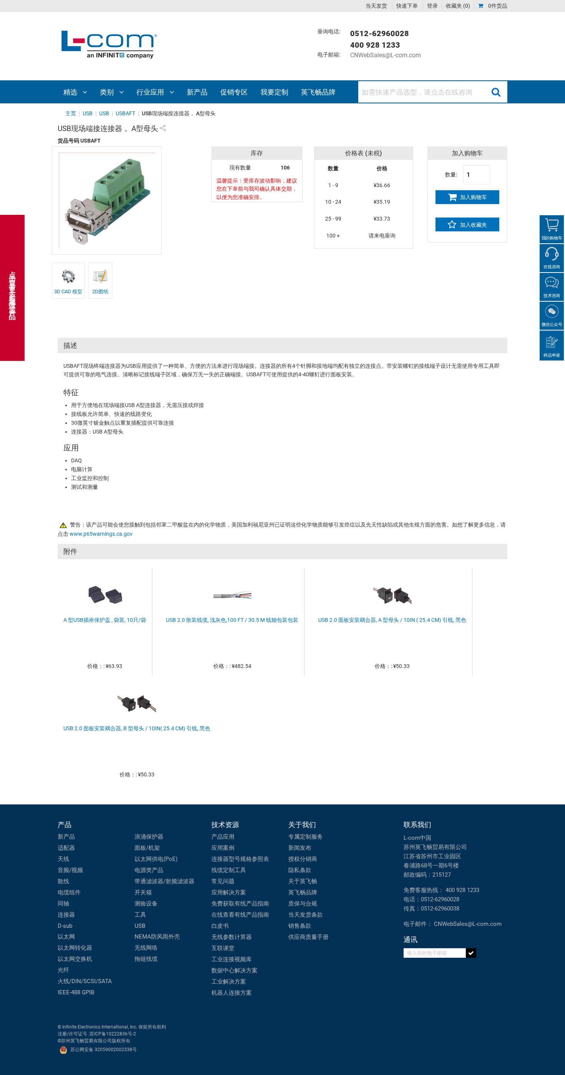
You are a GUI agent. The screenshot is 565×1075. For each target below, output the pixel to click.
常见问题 (222, 881)
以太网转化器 (75, 947)
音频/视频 (70, 870)
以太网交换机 (75, 958)
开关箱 (143, 892)
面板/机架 (147, 847)
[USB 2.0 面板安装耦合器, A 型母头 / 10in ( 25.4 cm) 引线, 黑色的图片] (392, 595)
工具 (140, 914)
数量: (451, 174)
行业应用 (151, 92)
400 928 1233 (462, 890)
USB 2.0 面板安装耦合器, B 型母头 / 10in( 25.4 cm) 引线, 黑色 (136, 728)
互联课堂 (222, 948)
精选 (71, 92)
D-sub (65, 925)
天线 (63, 859)
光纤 (63, 970)
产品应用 (222, 836)
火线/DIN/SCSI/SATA (85, 981)
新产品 (66, 836)
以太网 (66, 936)
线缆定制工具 (228, 870)
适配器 (66, 847)
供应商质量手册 (308, 937)
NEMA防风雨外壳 (157, 936)
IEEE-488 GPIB (76, 992)
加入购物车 (473, 197)
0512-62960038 (440, 908)
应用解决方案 (228, 892)
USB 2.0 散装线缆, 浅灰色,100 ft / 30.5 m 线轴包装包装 (232, 620)
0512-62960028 (440, 899)
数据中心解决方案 (234, 970)
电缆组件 (69, 892)
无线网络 (146, 947)
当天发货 (376, 6)
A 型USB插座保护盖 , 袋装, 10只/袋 (104, 620)
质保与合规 (302, 903)
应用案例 (222, 847)
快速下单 (407, 6)
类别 (107, 92)
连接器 (66, 914)
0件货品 (497, 6)
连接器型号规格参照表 (240, 859)
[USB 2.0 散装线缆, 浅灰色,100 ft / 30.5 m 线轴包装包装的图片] (232, 595)
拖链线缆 (146, 958)
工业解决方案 (228, 981)
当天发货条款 (305, 914)
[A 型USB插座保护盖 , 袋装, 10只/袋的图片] (104, 595)
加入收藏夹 (473, 225)
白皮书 (220, 925)
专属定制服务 (305, 836)
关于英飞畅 (302, 881)
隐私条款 (299, 870)
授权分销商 (302, 859)
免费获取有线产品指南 (240, 903)
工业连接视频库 (231, 959)
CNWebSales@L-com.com (385, 55)
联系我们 (417, 825)
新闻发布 (299, 847)
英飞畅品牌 (302, 892)
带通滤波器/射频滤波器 (164, 881)
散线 (63, 881)
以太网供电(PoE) (156, 859)
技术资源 (225, 825)
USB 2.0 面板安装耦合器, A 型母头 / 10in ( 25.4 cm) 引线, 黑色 (392, 620)
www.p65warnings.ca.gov (101, 534)
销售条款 (299, 925)
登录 (432, 6)
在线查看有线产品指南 (240, 914)
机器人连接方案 (231, 992)
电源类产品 (149, 870)
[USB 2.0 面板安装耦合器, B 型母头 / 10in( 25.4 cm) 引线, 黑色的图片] (136, 703)
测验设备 (146, 903)
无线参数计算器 (231, 937)
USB (140, 925)
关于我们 (302, 825)
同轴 (63, 903)
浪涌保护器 (149, 836)
